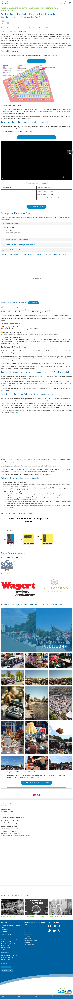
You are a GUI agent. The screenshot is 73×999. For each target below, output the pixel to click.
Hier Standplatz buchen (36, 61)
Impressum (27, 942)
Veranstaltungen (69, 998)
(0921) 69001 (7, 959)
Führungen (19, 998)
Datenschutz (27, 938)
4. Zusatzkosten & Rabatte (13, 250)
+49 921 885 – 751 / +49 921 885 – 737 (15, 833)
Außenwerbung (28, 936)
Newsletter (6, 967)
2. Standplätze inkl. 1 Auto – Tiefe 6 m (16, 239)
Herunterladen (33, 302)
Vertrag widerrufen (29, 944)
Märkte (11, 9)
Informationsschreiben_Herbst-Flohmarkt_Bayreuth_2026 (14, 302)
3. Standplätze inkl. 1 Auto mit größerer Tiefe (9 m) (20, 245)
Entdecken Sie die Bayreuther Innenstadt (21, 7)
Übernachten (3, 998)
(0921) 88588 (7, 948)
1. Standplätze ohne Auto (12, 224)
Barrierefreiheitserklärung (30, 940)
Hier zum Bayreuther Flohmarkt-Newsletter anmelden (36, 137)
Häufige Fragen (28, 934)
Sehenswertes (35, 998)
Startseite (4, 7)
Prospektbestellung (29, 933)
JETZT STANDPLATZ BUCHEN (36, 206)
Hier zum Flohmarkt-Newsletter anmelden (36, 782)
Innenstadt (52, 998)
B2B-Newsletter (7, 970)
